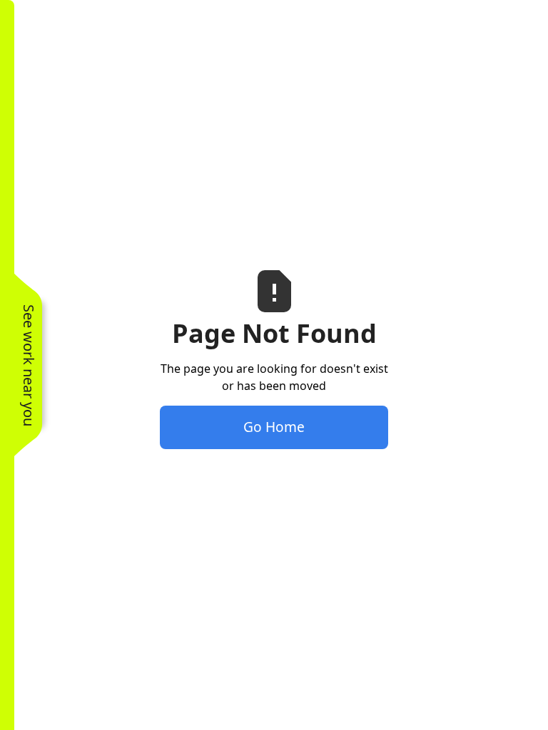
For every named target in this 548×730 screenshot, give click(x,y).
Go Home (274, 426)
